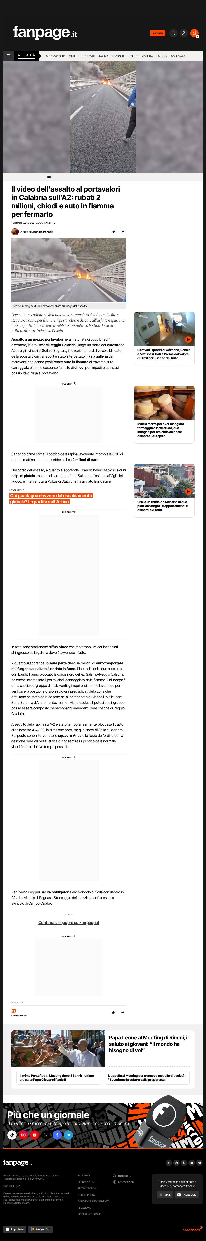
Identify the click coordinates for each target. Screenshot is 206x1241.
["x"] (45, 1135)
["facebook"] (57, 1135)
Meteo (73, 55)
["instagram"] (23, 1135)
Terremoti (88, 55)
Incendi (103, 55)
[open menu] (8, 56)
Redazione (84, 1207)
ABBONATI (158, 33)
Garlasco (178, 55)
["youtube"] (34, 1135)
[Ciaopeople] (193, 1230)
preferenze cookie (89, 1214)
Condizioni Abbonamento (93, 1201)
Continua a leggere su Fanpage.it (68, 922)
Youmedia (84, 1175)
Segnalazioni (86, 1181)
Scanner (118, 55)
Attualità (26, 55)
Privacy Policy (87, 1188)
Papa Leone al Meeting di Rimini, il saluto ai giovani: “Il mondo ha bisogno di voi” (149, 1043)
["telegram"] (68, 1135)
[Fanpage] (17, 1163)
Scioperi (162, 55)
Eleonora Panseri (42, 231)
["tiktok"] (12, 1135)
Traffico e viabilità (140, 55)
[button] (122, 231)
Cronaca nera (55, 55)
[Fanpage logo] (40, 33)
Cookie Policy (86, 1194)
